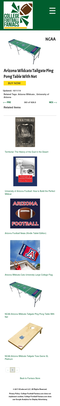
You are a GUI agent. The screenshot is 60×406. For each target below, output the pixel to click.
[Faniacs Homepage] (25, 15)
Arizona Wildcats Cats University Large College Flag (29, 274)
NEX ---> (53, 102)
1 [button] (12, 369)
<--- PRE (7, 102)
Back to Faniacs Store (30, 378)
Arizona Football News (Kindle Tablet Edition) (25, 233)
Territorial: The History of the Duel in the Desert (26, 151)
